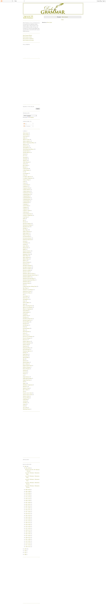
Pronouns (24, 352)
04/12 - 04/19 (28, 520)
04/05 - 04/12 (28, 522)
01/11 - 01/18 (28, 544)
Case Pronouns (25, 173)
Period (24, 326)
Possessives (25, 339)
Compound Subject (26, 200)
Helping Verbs (25, 247)
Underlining (25, 399)
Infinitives (25, 260)
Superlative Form (26, 388)
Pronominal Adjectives (27, 351)
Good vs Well (25, 246)
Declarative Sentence (27, 223)
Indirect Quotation (26, 257)
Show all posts (65, 17)
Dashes (24, 218)
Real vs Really (25, 364)
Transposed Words (26, 397)
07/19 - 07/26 (28, 495)
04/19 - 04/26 (28, 519)
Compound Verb (26, 202)
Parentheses (25, 317)
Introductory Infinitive (27, 276)
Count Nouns (25, 217)
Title (24, 391)
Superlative (25, 386)
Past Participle (25, 325)
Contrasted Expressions (27, 213)
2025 (25, 549)
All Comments (27, 126)
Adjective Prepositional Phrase (28, 142)
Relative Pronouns (26, 368)
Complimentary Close (27, 192)
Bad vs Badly (25, 165)
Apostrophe (25, 158)
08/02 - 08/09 (28, 491)
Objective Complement (27, 309)
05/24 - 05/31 (28, 509)
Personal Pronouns (26, 328)
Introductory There (26, 281)
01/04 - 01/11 (28, 546)
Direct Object (25, 230)
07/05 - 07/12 (28, 498)
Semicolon (25, 372)
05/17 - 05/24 (28, 511)
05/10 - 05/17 (28, 513)
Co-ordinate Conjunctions (27, 178)
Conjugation (25, 207)
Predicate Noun (26, 344)
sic (23, 375)
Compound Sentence (27, 199)
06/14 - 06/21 (28, 504)
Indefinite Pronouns (26, 252)
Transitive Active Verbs (27, 393)
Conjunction (25, 209)
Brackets (24, 167)
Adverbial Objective (27, 152)
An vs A (24, 155)
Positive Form (25, 335)
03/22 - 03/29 (28, 526)
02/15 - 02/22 (28, 535)
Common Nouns (26, 184)
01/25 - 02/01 (28, 541)
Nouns (24, 301)
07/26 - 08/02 (28, 493)
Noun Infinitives (26, 299)
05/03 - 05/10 (28, 515)
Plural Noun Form (26, 331)
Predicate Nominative (27, 343)
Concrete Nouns (26, 205)
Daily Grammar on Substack (28, 38)
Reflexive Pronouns (26, 367)
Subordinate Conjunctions (27, 384)
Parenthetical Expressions (28, 318)
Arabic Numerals (26, 162)
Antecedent (25, 157)
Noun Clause (25, 297)
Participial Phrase (26, 322)
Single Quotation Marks (27, 378)
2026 (25, 466)
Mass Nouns (25, 288)
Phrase (24, 330)
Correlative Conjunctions (27, 215)
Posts (26, 123)
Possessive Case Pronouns (28, 336)
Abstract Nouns (26, 134)
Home (62, 19)
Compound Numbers (26, 197)
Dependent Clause (26, 226)
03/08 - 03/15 (28, 530)
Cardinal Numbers (26, 170)
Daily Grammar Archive (27, 37)
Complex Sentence (26, 191)
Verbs (24, 405)
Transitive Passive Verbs (27, 394)
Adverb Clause (25, 146)
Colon (24, 181)
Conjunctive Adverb (26, 210)
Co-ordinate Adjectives (27, 176)
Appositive (25, 160)
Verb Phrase (25, 402)
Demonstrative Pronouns (27, 225)
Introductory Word (26, 283)
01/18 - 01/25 (28, 543)
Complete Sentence (26, 189)
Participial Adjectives (27, 320)
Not (23, 294)
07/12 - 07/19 (28, 496)
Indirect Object (26, 255)
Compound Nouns (26, 196)
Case (24, 171)
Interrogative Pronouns (27, 265)
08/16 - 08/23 (28, 468)
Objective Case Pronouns (27, 307)
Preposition (25, 346)
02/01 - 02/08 (28, 539)
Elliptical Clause (26, 234)
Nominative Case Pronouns (28, 289)
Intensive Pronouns (26, 262)
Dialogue (24, 228)
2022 (25, 550)
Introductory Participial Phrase (28, 278)
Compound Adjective (27, 194)
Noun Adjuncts (25, 296)
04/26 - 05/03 (28, 517)
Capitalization (25, 168)
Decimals (25, 221)
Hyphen (24, 249)
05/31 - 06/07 (28, 508)
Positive (24, 333)
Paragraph (25, 313)
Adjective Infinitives (27, 141)
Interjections (25, 263)
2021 (25, 552)
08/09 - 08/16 (28, 489)
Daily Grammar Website (27, 35)
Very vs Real (25, 407)
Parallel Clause (26, 315)
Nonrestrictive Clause (27, 291)
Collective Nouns (26, 179)
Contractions (25, 212)
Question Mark (25, 357)
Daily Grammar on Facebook (28, 40)
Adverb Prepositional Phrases (28, 149)
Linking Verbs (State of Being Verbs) (30, 286)
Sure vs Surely (25, 389)
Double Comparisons (27, 231)
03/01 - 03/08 (28, 532)
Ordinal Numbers (26, 312)
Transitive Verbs (26, 396)
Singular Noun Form (26, 380)
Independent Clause (26, 254)
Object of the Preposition (27, 305)
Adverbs (24, 154)
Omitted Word (25, 310)
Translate (32, 117)
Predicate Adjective (26, 341)
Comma (24, 183)
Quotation (25, 360)
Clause (24, 175)
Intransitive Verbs (26, 271)
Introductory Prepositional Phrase (29, 280)
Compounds (25, 204)
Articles (24, 163)
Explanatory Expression (27, 239)
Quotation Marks (26, 362)
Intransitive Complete (27, 268)
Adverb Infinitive (26, 147)
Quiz (24, 359)
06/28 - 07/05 (28, 500)
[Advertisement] (28, 81)
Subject (24, 383)
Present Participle (26, 349)
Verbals (24, 404)
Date (24, 220)
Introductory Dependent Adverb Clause (30, 275)
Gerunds (24, 244)
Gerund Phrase (25, 242)
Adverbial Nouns (26, 150)
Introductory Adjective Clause (28, 273)
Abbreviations (25, 133)
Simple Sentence (26, 376)
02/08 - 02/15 (28, 537)
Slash (24, 381)
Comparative (25, 186)
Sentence (24, 373)
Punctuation (25, 355)
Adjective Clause (26, 139)
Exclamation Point (26, 236)
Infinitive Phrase (26, 259)
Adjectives (25, 144)
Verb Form (25, 401)
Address (24, 138)
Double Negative (26, 233)
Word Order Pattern (26, 409)
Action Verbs (25, 136)
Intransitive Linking (26, 270)
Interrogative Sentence (27, 267)
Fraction (24, 241)
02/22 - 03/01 (28, 533)
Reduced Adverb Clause (27, 365)
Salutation (25, 370)
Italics (24, 284)
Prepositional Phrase (27, 347)
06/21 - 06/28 (28, 502)
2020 (25, 554)
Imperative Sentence (27, 251)
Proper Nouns (25, 354)
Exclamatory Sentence (27, 238)
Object (24, 304)
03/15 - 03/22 (28, 528)
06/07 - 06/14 (28, 506)
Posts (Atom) (49, 22)
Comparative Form (26, 188)
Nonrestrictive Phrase (27, 292)
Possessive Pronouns (26, 338)
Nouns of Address (26, 302)
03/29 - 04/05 (28, 524)
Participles (25, 323)
